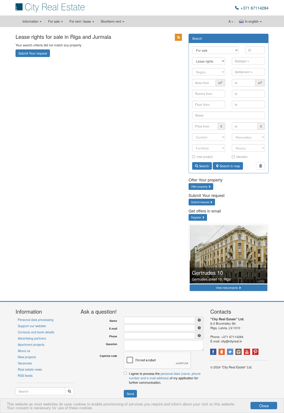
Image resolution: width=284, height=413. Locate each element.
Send (130, 393)
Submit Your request (32, 53)
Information (30, 21)
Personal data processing (35, 319)
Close (264, 405)
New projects (27, 357)
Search (203, 166)
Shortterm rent (111, 21)
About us (24, 350)
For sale (54, 21)
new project (205, 156)
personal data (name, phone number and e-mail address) (165, 375)
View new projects (227, 287)
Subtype (241, 61)
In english (251, 21)
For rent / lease (80, 21)
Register (196, 217)
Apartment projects (31, 344)
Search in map (229, 166)
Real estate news (30, 369)
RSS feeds (25, 375)
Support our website (32, 326)
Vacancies (25, 363)
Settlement (243, 72)
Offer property (199, 186)
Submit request (200, 202)
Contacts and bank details (36, 332)
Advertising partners (32, 338)
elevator (242, 156)
